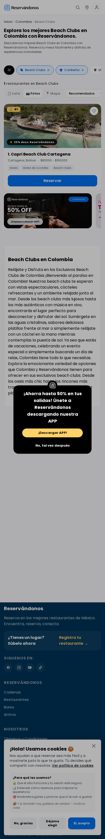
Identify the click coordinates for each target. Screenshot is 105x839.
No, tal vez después (52, 445)
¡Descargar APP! (52, 432)
